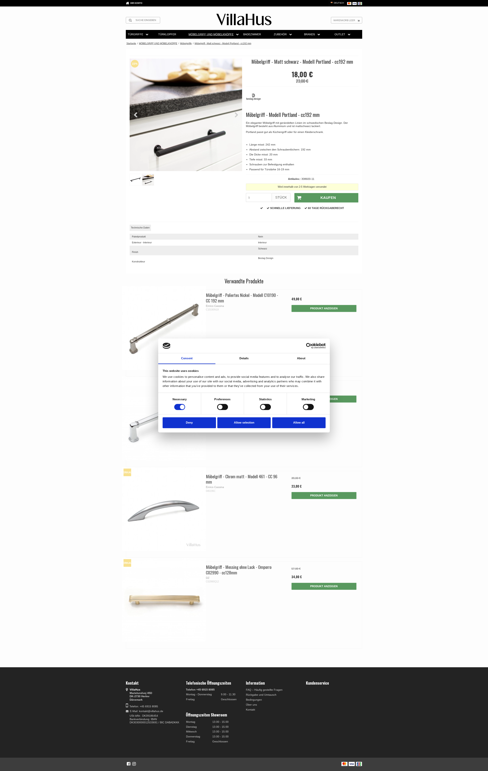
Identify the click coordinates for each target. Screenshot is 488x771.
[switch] (222, 407)
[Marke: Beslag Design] (255, 98)
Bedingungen (254, 699)
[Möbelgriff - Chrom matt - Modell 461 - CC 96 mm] (164, 509)
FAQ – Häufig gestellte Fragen (264, 689)
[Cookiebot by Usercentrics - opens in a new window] (309, 346)
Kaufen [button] (328, 198)
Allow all (299, 422)
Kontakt (250, 709)
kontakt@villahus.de (151, 711)
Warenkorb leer (344, 20)
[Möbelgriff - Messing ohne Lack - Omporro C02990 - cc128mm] (164, 600)
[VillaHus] (243, 19)
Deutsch (338, 3)
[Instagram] (134, 764)
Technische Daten (140, 227)
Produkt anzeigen (324, 308)
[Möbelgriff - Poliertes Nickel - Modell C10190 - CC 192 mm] (164, 328)
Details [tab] (244, 358)
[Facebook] (128, 764)
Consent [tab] (187, 358)
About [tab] (301, 358)
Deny (189, 422)
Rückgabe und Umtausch (261, 694)
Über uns (251, 704)
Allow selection (244, 422)
